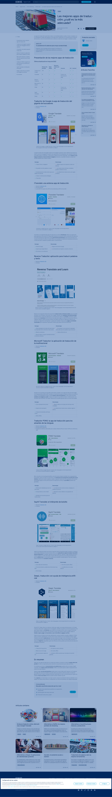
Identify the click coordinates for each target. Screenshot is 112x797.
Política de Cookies (22, 785)
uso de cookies (12, 785)
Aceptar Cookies (10, 786)
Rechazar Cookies (91, 783)
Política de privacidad (33, 785)
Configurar (58, 784)
